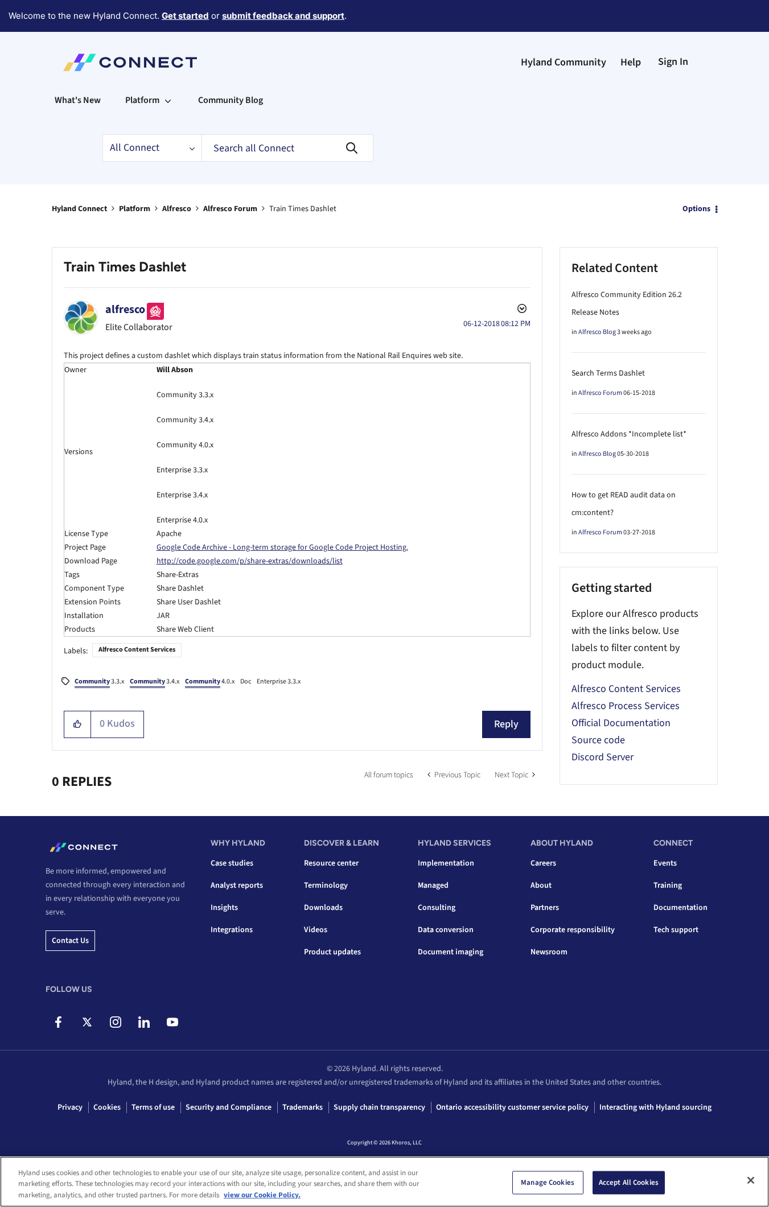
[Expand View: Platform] (168, 100)
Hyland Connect (79, 209)
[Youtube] (172, 1022)
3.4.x (154, 681)
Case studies (232, 863)
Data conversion (446, 930)
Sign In (673, 62)
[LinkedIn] (144, 1022)
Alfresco (176, 209)
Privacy (70, 1107)
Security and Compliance (229, 1107)
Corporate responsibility (573, 930)
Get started (185, 15)
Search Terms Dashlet (608, 373)
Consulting (436, 907)
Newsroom (549, 952)
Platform (134, 209)
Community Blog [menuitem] (230, 100)
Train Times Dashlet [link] (302, 209)
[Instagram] (115, 1022)
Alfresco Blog (597, 332)
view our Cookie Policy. (262, 1195)
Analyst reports (237, 885)
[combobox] (287, 148)
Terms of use (153, 1107)
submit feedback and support (283, 15)
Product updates (332, 952)
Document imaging (450, 952)
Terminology (326, 885)
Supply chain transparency (379, 1107)
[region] (384, 1181)
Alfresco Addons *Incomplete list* (628, 434)
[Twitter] (87, 1022)
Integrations (232, 930)
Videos (315, 930)
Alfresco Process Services (625, 706)
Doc (245, 681)
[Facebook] (58, 1022)
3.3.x (99, 681)
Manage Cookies (547, 1182)
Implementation (446, 863)
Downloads (323, 907)
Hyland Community (563, 62)
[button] (77, 724)
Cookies (107, 1107)
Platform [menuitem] (142, 100)
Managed (433, 885)
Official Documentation (621, 723)
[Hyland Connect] (130, 62)
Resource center (331, 863)
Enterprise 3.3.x (279, 681)
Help (630, 62)
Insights (224, 907)
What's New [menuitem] (78, 100)
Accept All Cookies (629, 1182)
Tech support (675, 930)
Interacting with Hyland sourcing (655, 1107)
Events (665, 863)
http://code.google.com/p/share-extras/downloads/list (250, 561)
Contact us (70, 940)
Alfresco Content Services (136, 649)
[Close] (750, 1180)
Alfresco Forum (230, 209)
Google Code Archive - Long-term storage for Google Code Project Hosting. (282, 547)
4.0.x (210, 681)
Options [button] (696, 209)
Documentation (680, 907)
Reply (506, 724)
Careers (543, 863)
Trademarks (302, 1107)
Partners (545, 907)
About (541, 885)
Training (667, 885)
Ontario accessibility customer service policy (512, 1107)
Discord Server (602, 757)
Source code (598, 740)
